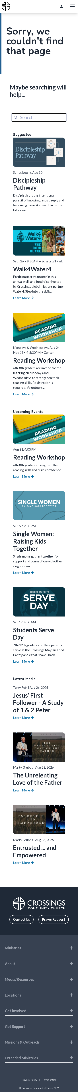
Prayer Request (53, 919)
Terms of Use (49, 1079)
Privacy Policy (29, 1079)
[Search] (16, 117)
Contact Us (21, 919)
